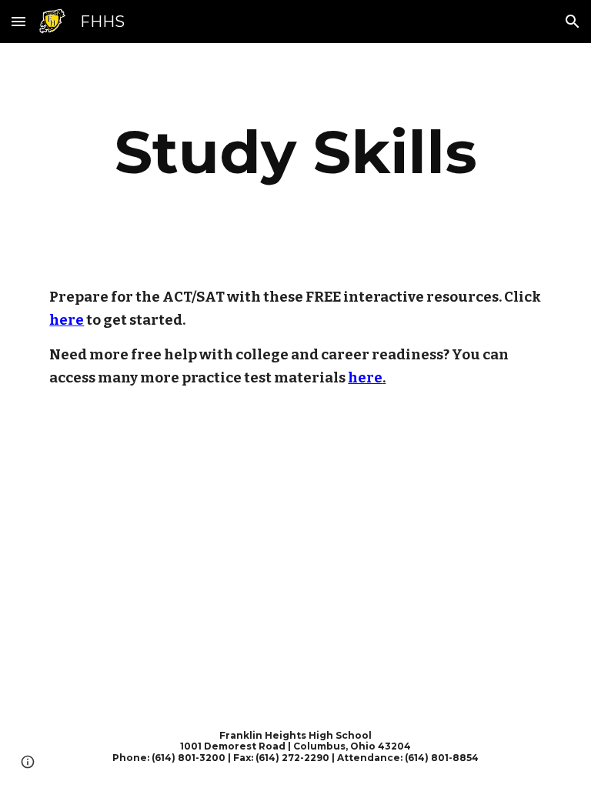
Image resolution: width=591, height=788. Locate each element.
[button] (18, 21)
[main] (295, 152)
